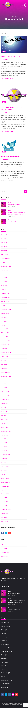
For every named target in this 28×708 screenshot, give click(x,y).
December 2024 (5, 297)
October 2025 (5, 262)
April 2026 (4, 250)
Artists (3, 630)
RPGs (2, 676)
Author (3, 633)
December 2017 (5, 482)
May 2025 (4, 282)
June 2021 (4, 411)
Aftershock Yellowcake (14, 222)
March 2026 (4, 254)
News (4, 51)
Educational (4, 644)
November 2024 (5, 301)
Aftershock (4, 626)
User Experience (5, 683)
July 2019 (4, 462)
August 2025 (5, 270)
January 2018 (5, 478)
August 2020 (5, 435)
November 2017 (5, 486)
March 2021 (4, 419)
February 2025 (5, 293)
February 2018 (5, 474)
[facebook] (2, 533)
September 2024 (6, 309)
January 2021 (5, 427)
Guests (3, 658)
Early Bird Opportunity (10, 156)
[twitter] (6, 533)
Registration (4, 673)
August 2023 (5, 356)
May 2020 (4, 447)
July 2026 (4, 238)
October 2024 (5, 305)
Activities (3, 622)
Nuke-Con (13, 703)
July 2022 (4, 384)
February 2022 (5, 392)
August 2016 (5, 513)
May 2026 (4, 246)
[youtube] (9, 533)
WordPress (17, 706)
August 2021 (5, 403)
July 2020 (4, 439)
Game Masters (5, 651)
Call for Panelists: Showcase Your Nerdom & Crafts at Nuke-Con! (17, 601)
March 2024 (4, 329)
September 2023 (6, 352)
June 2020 (4, 443)
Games (3, 655)
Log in (2, 544)
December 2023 (5, 341)
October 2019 (5, 458)
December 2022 (5, 372)
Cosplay (3, 640)
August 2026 (5, 235)
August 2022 (5, 380)
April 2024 (4, 325)
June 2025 (4, 278)
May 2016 (4, 517)
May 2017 (4, 498)
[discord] (13, 694)
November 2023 (5, 345)
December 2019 (5, 455)
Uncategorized (5, 680)
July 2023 (4, 360)
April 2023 (4, 368)
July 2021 (4, 407)
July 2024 (4, 317)
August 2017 (5, 494)
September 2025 (6, 266)
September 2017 (6, 490)
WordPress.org (5, 556)
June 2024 (4, 321)
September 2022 (6, 376)
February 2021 (5, 423)
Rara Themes (23, 704)
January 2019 (5, 466)
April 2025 (4, 286)
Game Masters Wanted (14, 204)
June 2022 (4, 388)
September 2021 (6, 400)
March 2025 (4, 290)
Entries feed (4, 548)
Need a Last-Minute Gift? (11, 56)
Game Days (4, 648)
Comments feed (5, 552)
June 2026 (4, 242)
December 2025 (5, 258)
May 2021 (4, 415)
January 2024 (5, 337)
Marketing (4, 662)
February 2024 (5, 333)
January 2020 (5, 451)
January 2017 (5, 502)
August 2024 (5, 313)
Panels (3, 669)
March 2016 (4, 521)
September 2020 (6, 431)
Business (3, 637)
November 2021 (5, 396)
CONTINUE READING (6, 78)
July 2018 (4, 470)
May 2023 (4, 364)
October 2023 (5, 348)
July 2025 (4, 274)
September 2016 (6, 509)
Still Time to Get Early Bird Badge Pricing (11, 108)
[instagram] (9, 694)
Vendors (3, 687)
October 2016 (5, 506)
